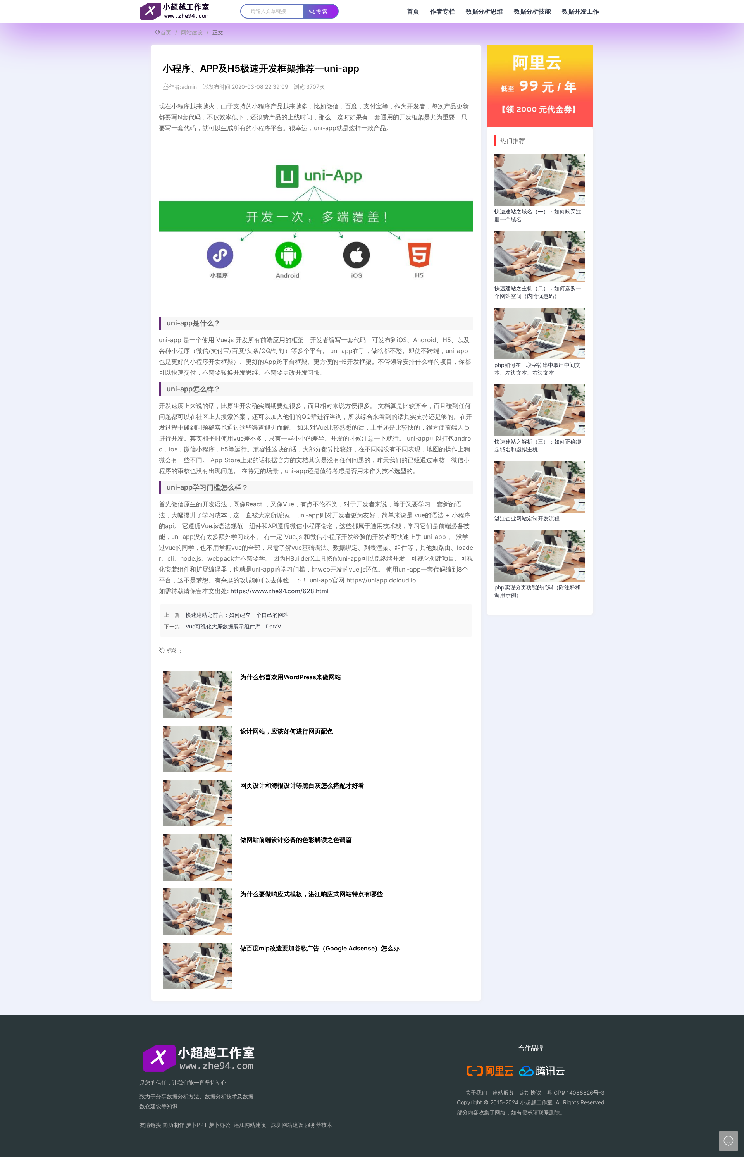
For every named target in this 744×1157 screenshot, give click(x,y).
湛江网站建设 (250, 1124)
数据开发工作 (580, 11)
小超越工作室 (536, 1102)
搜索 (322, 12)
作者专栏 (442, 11)
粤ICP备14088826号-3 (575, 1092)
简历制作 (173, 1124)
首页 (413, 11)
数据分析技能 (532, 11)
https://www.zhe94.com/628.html (280, 591)
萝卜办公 (220, 1124)
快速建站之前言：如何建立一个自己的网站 (237, 614)
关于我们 (476, 1092)
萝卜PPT (196, 1124)
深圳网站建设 (287, 1124)
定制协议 (530, 1092)
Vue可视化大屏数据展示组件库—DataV (233, 626)
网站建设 (192, 32)
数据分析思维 (484, 11)
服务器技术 (318, 1124)
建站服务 (503, 1092)
